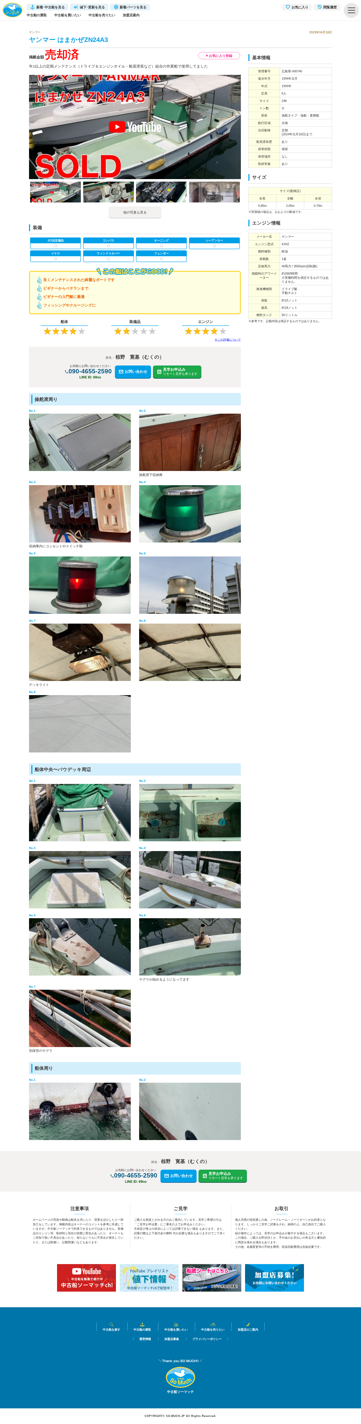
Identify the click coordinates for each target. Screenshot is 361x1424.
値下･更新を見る (92, 7)
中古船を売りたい (102, 15)
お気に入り (300, 7)
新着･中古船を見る (50, 7)
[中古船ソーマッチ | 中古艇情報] (12, 10)
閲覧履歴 (330, 7)
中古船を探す (111, 1329)
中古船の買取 (37, 15)
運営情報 (145, 1338)
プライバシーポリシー (207, 1338)
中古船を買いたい (67, 15)
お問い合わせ (136, 371)
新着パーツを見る (133, 7)
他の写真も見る (135, 212)
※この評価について (228, 339)
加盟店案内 (131, 15)
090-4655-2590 (90, 371)
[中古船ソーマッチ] (180, 1386)
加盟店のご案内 (248, 1329)
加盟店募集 (171, 1338)
